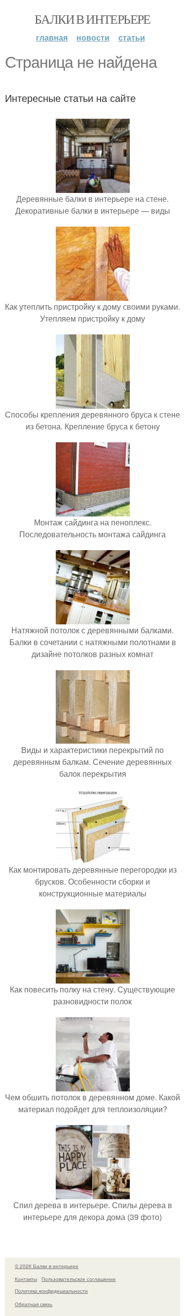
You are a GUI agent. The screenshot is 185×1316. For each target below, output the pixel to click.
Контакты (26, 1278)
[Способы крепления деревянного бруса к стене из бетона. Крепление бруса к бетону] (93, 402)
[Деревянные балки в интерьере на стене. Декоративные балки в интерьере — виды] (93, 186)
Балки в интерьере (92, 18)
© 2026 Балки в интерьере (46, 1266)
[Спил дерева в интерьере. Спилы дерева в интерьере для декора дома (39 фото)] (93, 1193)
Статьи (131, 37)
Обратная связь (33, 1304)
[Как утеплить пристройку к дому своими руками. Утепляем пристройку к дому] (93, 294)
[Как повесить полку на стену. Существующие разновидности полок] (93, 977)
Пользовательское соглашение (78, 1278)
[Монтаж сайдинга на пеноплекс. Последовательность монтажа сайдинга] (93, 510)
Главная (52, 37)
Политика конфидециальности (51, 1290)
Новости (93, 37)
